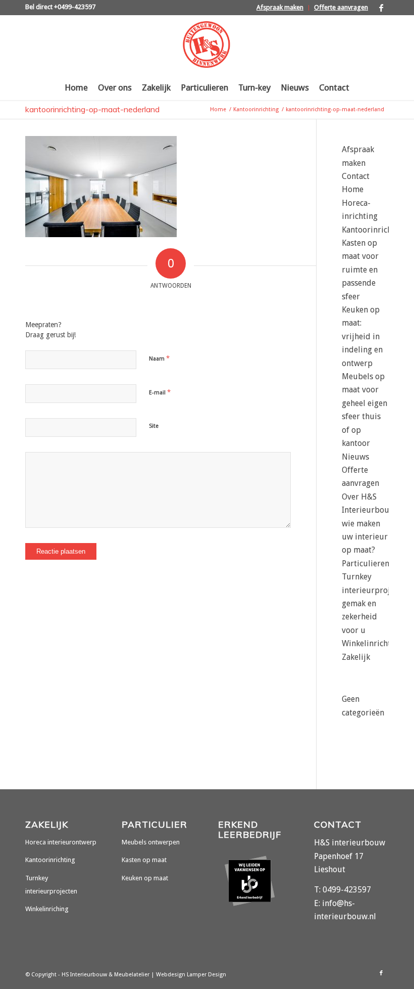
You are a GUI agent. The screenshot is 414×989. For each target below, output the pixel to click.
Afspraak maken (279, 7)
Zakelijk (356, 657)
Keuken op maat (145, 878)
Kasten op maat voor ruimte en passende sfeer (360, 269)
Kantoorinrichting (374, 230)
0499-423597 (347, 889)
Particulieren (365, 563)
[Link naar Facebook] (381, 7)
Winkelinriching (47, 909)
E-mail (160, 392)
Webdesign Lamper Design (191, 974)
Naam (159, 358)
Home (353, 189)
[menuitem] (280, 8)
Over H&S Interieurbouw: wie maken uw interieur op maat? (369, 523)
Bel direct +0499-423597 (60, 7)
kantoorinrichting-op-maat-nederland (92, 109)
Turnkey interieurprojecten (51, 884)
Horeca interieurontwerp (60, 842)
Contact (356, 176)
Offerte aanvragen (341, 7)
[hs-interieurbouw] (207, 45)
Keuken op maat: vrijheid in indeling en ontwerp (362, 336)
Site (154, 426)
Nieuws (355, 457)
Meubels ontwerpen (151, 842)
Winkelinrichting (372, 643)
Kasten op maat (144, 860)
